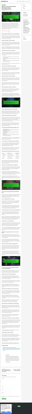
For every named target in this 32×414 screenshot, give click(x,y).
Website (3, 392)
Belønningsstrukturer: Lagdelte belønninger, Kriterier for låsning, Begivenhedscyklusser (26, 30)
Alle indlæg (23, 1)
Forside (18, 1)
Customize (3, 411)
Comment (3, 378)
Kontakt (20, 1)
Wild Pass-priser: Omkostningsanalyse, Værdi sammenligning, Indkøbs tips (11, 348)
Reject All (9, 411)
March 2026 (24, 38)
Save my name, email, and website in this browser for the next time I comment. (11, 396)
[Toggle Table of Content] (9, 31)
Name (3, 386)
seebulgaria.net (4, 1)
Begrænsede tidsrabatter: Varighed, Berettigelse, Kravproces (26, 25)
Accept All (6, 412)
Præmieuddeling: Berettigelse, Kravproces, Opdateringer (9, 347)
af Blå (9, 47)
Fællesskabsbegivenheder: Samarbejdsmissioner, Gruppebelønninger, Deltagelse (26, 22)
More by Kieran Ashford (8, 362)
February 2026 (24, 39)
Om (25, 1)
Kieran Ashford (3, 10)
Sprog (27, 1)
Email (3, 389)
